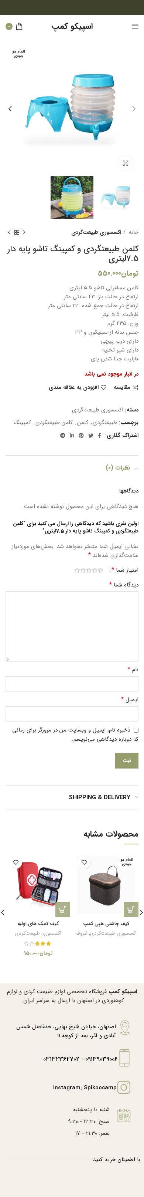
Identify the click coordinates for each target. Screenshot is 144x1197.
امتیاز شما (125, 570)
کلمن (82, 422)
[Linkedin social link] (72, 435)
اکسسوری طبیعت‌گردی (96, 232)
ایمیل (129, 699)
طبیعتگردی (105, 422)
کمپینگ (22, 422)
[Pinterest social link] (81, 435)
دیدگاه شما (123, 585)
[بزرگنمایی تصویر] (125, 163)
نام (133, 669)
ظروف (82, 933)
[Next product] (9, 232)
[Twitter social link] (91, 435)
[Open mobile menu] (135, 26)
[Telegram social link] (63, 435)
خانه (132, 232)
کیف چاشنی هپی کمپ (106, 924)
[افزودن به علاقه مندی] (84, 862)
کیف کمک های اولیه (38, 924)
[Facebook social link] (99, 435)
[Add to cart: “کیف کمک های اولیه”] (62, 909)
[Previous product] (24, 232)
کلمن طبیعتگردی (54, 422)
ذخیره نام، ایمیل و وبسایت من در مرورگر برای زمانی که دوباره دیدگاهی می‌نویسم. (75, 735)
